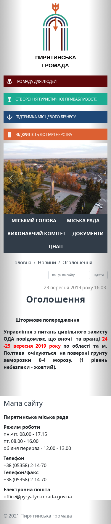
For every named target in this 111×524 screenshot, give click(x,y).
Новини (47, 262)
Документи (88, 233)
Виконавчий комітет (36, 233)
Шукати (98, 275)
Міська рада (83, 220)
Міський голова (34, 220)
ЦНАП (56, 246)
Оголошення (77, 262)
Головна (21, 262)
